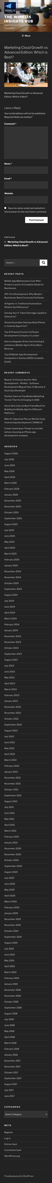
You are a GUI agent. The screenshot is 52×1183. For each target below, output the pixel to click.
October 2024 (11, 583)
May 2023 (9, 677)
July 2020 (9, 878)
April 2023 (9, 683)
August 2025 (11, 524)
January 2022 (11, 772)
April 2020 (9, 895)
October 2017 (11, 1072)
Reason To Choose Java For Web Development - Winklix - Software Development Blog (21, 383)
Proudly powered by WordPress (18, 1176)
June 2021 (9, 813)
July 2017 (9, 1090)
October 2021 (11, 789)
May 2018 (9, 1031)
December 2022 (12, 707)
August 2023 (11, 660)
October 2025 (11, 512)
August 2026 (11, 453)
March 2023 (10, 689)
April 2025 (9, 548)
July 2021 (9, 807)
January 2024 (11, 630)
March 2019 (10, 972)
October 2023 (11, 648)
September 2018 (13, 1007)
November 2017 (12, 1066)
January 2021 (11, 842)
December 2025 (12, 500)
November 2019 (12, 925)
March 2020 (10, 901)
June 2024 (9, 606)
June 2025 (9, 536)
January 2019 (11, 984)
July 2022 (9, 736)
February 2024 (11, 624)
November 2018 (12, 996)
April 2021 (9, 825)
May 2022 (9, 748)
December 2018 (12, 990)
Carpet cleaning (12, 428)
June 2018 (9, 1025)
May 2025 (9, 542)
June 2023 (9, 671)
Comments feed (12, 1150)
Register (8, 1132)
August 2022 (11, 730)
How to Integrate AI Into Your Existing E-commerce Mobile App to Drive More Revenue (24, 345)
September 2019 (13, 937)
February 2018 (11, 1049)
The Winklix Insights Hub (18, 19)
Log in (7, 1138)
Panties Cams (11, 396)
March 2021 (10, 831)
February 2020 (11, 907)
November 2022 (12, 713)
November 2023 (12, 642)
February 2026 (11, 489)
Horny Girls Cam (12, 406)
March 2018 (10, 1043)
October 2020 (11, 860)
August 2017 (10, 1084)
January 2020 (11, 913)
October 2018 (11, 1001)
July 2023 (9, 665)
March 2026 (10, 483)
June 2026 (9, 465)
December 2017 (12, 1060)
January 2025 (11, 565)
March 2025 (10, 553)
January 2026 (11, 494)
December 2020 (12, 848)
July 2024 (9, 601)
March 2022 (10, 760)
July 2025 (9, 530)
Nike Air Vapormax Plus (16, 419)
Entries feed (10, 1144)
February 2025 (11, 559)
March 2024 (10, 618)
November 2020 (12, 854)
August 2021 (10, 801)
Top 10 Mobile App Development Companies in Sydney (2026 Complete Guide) (24, 358)
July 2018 (9, 1019)
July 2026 (9, 459)
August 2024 (11, 595)
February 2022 (11, 766)
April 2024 (9, 612)
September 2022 (13, 724)
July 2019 (9, 948)
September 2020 (13, 866)
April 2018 (9, 1037)
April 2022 (9, 754)
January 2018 (11, 1055)
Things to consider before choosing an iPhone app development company (23, 432)
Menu (27, 35)
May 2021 (9, 819)
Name (8, 163)
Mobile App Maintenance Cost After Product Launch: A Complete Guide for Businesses (24, 284)
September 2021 (13, 795)
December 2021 (12, 777)
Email (8, 178)
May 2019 (9, 960)
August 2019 (10, 943)
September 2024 (13, 589)
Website (8, 193)
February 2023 (11, 695)
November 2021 (12, 783)
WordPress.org (12, 1156)
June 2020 (9, 884)
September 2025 (13, 518)
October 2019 (11, 931)
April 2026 (9, 477)
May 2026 (9, 471)
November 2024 (12, 577)
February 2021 (11, 836)
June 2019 (9, 954)
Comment (10, 124)
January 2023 (11, 701)
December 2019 (12, 919)
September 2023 (13, 654)
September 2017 (13, 1078)
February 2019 (11, 978)
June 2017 (9, 1096)
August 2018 (10, 1013)
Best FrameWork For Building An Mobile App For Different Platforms (24, 409)
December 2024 (12, 571)
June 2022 (9, 742)
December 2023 (12, 636)
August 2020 (11, 872)
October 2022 (11, 718)
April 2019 (9, 966)
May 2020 (9, 889)
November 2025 (12, 506)
